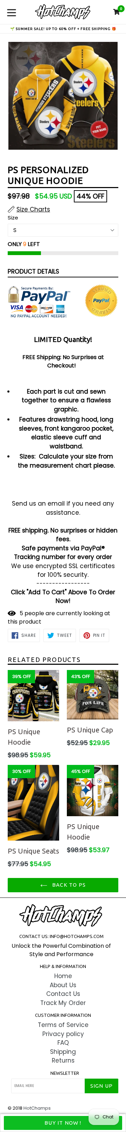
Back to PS (68, 885)
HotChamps (37, 1108)
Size (13, 217)
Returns (63, 1060)
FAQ (63, 1042)
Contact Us (63, 994)
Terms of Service (63, 1025)
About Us (63, 985)
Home (63, 976)
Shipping (63, 1052)
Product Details (33, 271)
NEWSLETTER (64, 1073)
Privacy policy (63, 1034)
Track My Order (63, 1003)
